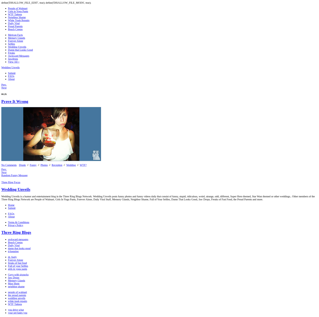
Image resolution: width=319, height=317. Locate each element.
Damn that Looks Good (20, 49)
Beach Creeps (15, 29)
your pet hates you (17, 312)
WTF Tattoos (15, 14)
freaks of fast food (17, 263)
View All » (13, 61)
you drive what (16, 309)
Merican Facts (15, 35)
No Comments (9, 165)
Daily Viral (14, 23)
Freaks (11, 52)
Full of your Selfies (18, 266)
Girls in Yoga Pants (18, 11)
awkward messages (18, 239)
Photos (44, 165)
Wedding (71, 165)
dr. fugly (12, 257)
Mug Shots (13, 283)
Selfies (11, 43)
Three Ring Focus (10, 182)
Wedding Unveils (17, 46)
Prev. (4, 84)
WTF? (83, 165)
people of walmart (17, 292)
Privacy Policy (15, 225)
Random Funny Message (14, 175)
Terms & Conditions (18, 222)
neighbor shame (16, 286)
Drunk (22, 165)
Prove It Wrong (14, 101)
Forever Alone (15, 41)
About (11, 79)
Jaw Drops (13, 277)
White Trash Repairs (18, 20)
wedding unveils (16, 298)
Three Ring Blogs (16, 232)
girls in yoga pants (17, 269)
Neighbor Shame (17, 17)
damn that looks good (19, 248)
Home (11, 205)
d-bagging (13, 251)
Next (3, 87)
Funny (33, 165)
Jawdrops (13, 58)
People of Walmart (17, 8)
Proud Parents (15, 26)
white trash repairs (17, 301)
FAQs (11, 76)
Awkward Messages (18, 55)
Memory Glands (16, 38)
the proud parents (17, 295)
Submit (11, 73)
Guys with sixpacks (18, 274)
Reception (57, 165)
